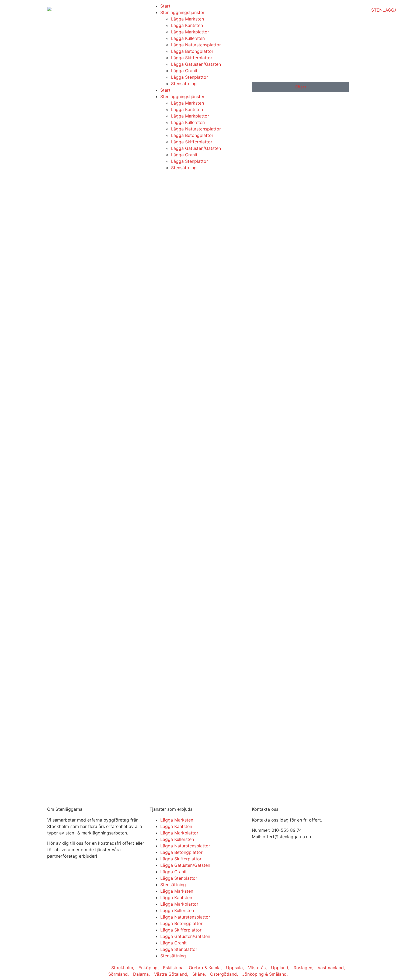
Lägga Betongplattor (192, 51)
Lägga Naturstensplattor (196, 44)
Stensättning (184, 83)
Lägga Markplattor (190, 31)
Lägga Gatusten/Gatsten (196, 64)
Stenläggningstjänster (182, 12)
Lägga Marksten (187, 19)
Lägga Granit (184, 70)
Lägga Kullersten (188, 38)
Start (165, 6)
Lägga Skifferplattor (191, 57)
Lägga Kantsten (187, 25)
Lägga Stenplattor (189, 77)
